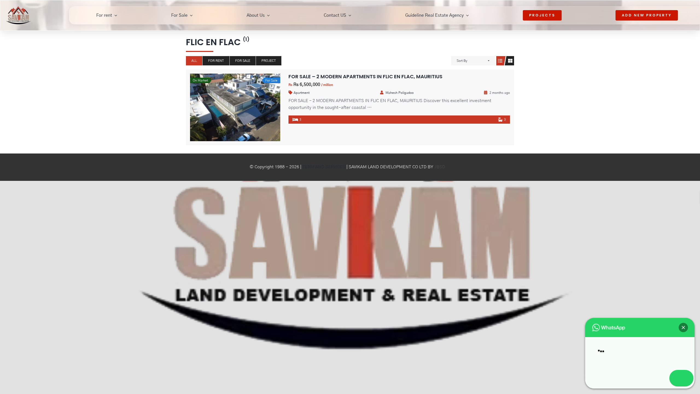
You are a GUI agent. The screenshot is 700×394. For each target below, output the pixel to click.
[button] (683, 312)
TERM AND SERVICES (323, 167)
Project (268, 60)
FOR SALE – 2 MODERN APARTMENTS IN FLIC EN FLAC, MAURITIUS (365, 76)
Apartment (302, 92)
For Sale (242, 60)
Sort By (462, 60)
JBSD (439, 167)
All (194, 60)
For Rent (216, 60)
